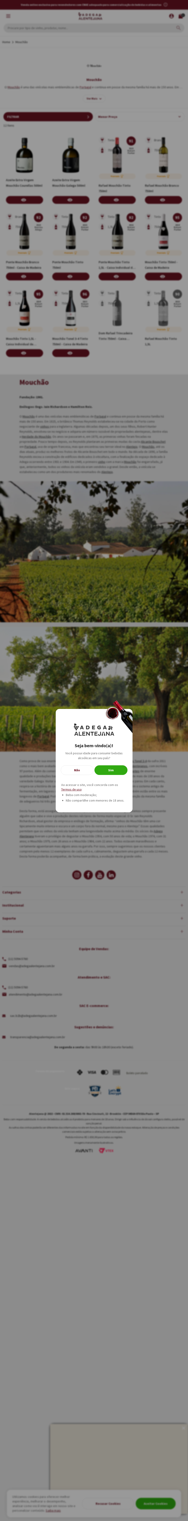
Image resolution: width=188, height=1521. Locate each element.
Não (77, 770)
